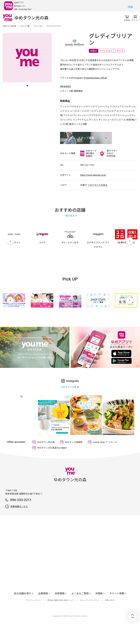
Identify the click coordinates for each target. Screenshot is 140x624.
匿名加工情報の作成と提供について (61, 600)
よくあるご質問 (80, 593)
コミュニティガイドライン (89, 600)
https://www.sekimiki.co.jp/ (93, 175)
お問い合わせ (110, 600)
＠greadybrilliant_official (95, 78)
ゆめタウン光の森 (9, 26)
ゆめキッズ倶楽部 (73, 442)
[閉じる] (2, 6)
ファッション (38, 26)
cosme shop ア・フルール (105, 442)
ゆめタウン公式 (68, 387)
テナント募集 (116, 593)
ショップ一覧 (24, 26)
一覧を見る (69, 215)
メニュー (135, 17)
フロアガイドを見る (97, 185)
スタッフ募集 (86, 138)
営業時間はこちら (19, 506)
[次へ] (129, 240)
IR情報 (99, 593)
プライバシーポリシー (33, 600)
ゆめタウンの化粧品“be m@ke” (52, 448)
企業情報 (43, 593)
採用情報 (60, 593)
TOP (132, 616)
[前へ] (10, 240)
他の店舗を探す (22, 593)
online (127, 17)
